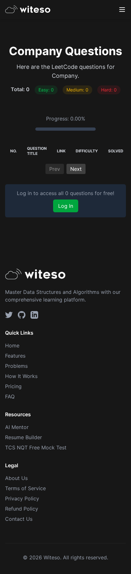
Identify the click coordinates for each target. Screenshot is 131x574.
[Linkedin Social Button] (34, 315)
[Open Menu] (122, 9)
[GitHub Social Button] (21, 315)
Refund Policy (21, 508)
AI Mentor (17, 427)
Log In (65, 206)
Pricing (13, 386)
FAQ (10, 396)
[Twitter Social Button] (9, 315)
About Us (16, 478)
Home (12, 345)
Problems (16, 366)
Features (15, 355)
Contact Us (18, 519)
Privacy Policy (22, 498)
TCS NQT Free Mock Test (35, 447)
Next (76, 169)
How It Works (21, 376)
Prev (54, 169)
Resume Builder (23, 437)
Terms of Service (25, 488)
